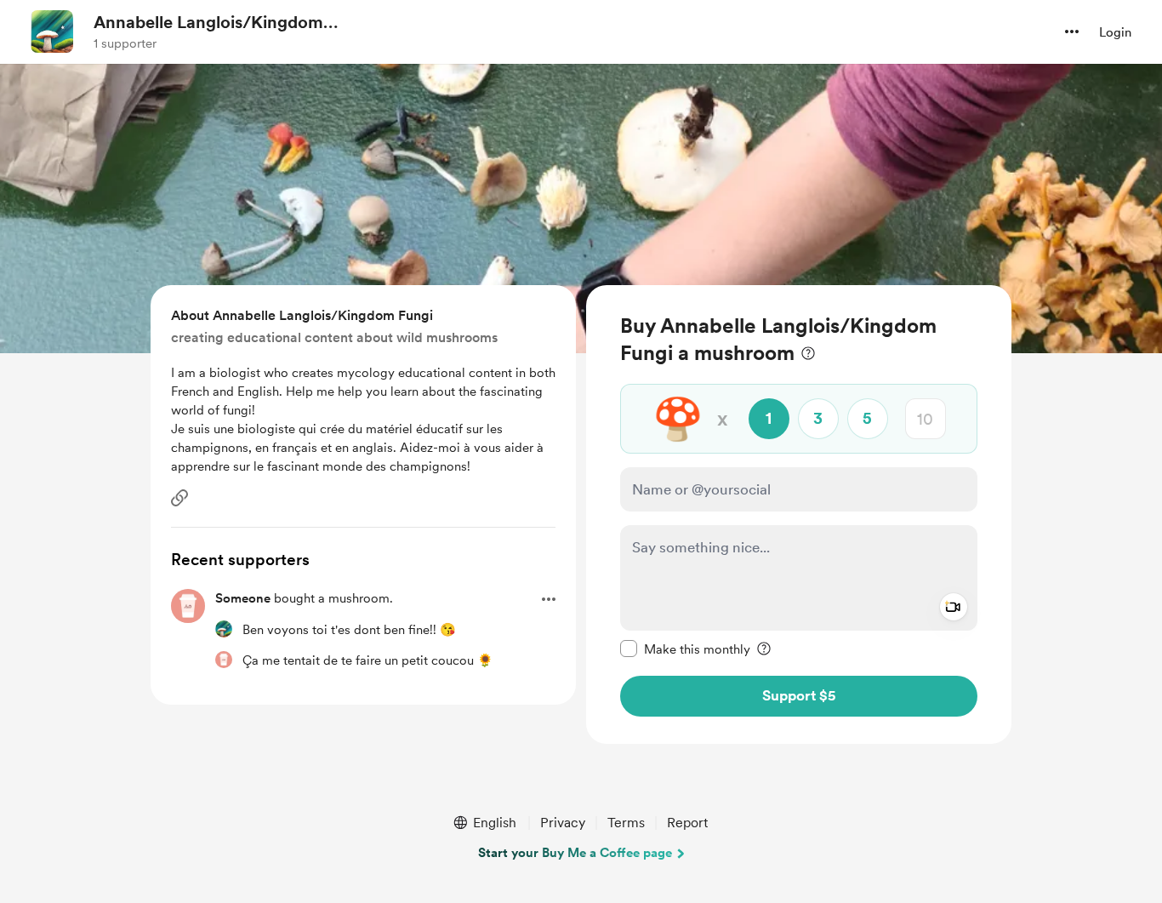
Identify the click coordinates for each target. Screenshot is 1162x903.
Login (1115, 32)
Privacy (562, 822)
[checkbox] (685, 648)
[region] (798, 514)
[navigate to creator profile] (52, 31)
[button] (1071, 31)
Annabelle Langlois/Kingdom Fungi (208, 23)
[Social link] (179, 497)
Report (687, 822)
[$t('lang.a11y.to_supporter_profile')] (223, 629)
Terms (626, 822)
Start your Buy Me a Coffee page (575, 852)
